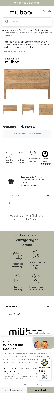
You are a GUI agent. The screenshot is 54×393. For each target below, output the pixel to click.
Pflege (7, 203)
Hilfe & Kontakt (13, 314)
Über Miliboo (11, 306)
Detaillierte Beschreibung (14, 51)
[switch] (44, 377)
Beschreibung (12, 195)
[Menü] (49, 359)
